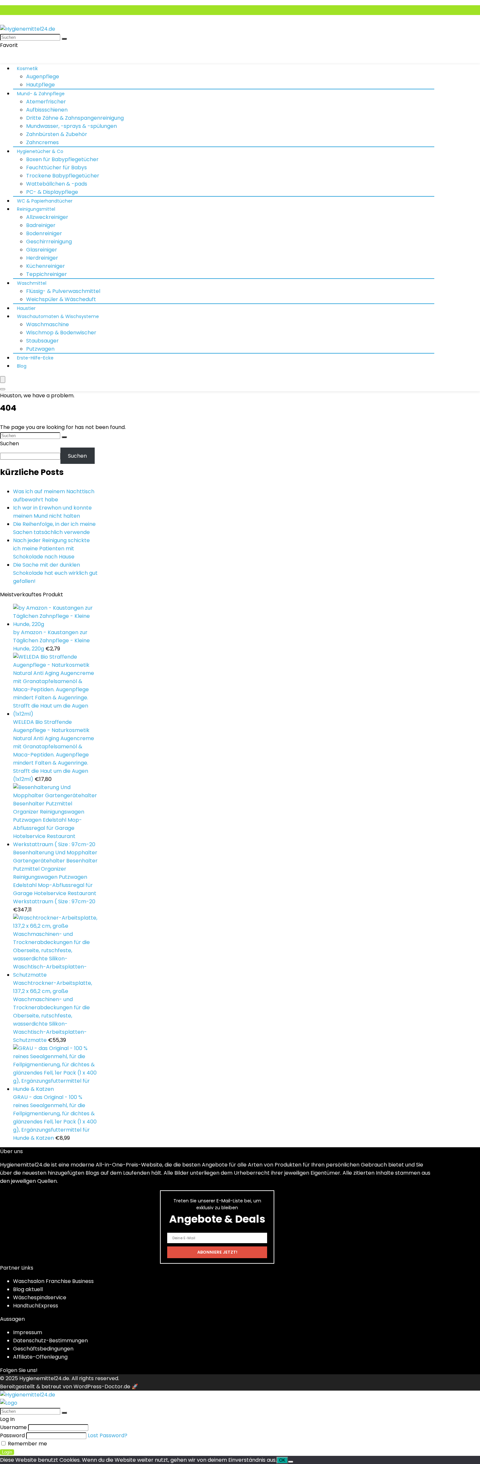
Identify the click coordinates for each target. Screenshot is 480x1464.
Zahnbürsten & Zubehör (56, 134)
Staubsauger (42, 340)
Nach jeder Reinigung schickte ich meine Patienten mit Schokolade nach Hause (51, 548)
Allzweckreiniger (47, 217)
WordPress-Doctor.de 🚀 (105, 1386)
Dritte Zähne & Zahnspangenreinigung (75, 118)
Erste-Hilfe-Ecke (35, 358)
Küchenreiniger (45, 266)
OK (282, 1460)
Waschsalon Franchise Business (53, 1281)
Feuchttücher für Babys (56, 167)
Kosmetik (27, 68)
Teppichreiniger (46, 274)
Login (7, 1452)
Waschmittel (31, 283)
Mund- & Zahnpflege (41, 93)
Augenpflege (42, 76)
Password (12, 1435)
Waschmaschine (47, 324)
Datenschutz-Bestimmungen (50, 1340)
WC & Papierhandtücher (44, 201)
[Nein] (290, 1462)
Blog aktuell (28, 1289)
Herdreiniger (42, 258)
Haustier (26, 308)
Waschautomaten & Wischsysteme (58, 316)
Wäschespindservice (39, 1297)
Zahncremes (42, 142)
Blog (21, 366)
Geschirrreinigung (49, 241)
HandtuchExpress (35, 1305)
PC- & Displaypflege (52, 192)
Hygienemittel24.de (44, 1378)
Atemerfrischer (46, 101)
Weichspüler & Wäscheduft (61, 299)
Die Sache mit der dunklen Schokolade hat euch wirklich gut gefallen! (55, 573)
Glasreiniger (41, 249)
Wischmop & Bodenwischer (61, 332)
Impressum (27, 1332)
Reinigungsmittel (36, 209)
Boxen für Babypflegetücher (62, 159)
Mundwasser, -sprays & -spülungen (71, 126)
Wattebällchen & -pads (56, 184)
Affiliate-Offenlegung (40, 1357)
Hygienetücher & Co (40, 151)
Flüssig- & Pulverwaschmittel (63, 291)
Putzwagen (40, 349)
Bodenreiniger (44, 233)
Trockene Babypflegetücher (62, 175)
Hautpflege (40, 84)
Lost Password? (107, 1435)
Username (13, 1427)
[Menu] (2, 379)
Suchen (9, 443)
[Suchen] (64, 39)
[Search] (2, 389)
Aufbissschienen (47, 110)
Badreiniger (41, 225)
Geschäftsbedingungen (43, 1348)
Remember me (27, 1443)
